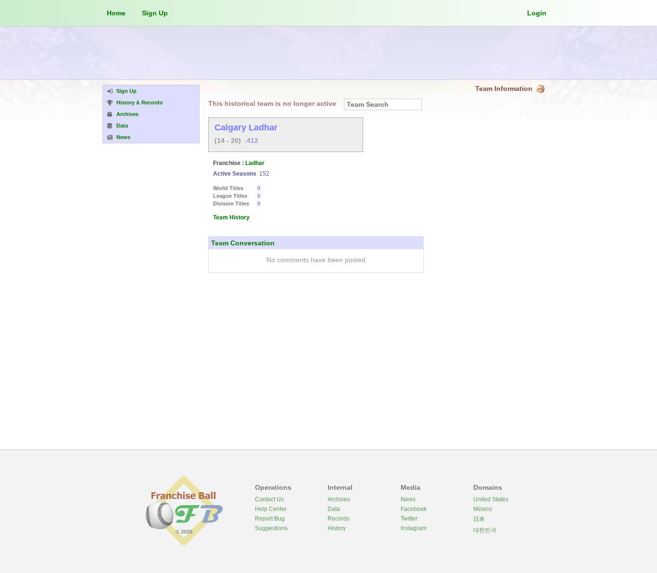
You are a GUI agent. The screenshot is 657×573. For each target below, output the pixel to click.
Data (334, 509)
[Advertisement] (328, 53)
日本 (479, 519)
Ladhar (255, 163)
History (337, 528)
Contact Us (269, 499)
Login (536, 13)
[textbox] (383, 104)
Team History (231, 217)
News (408, 499)
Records (339, 518)
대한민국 (484, 530)
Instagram (414, 528)
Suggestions (271, 528)
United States (490, 499)
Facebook (414, 509)
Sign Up (155, 13)
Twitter (409, 518)
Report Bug (270, 518)
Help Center (271, 509)
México (482, 509)
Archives (339, 499)
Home (116, 13)
